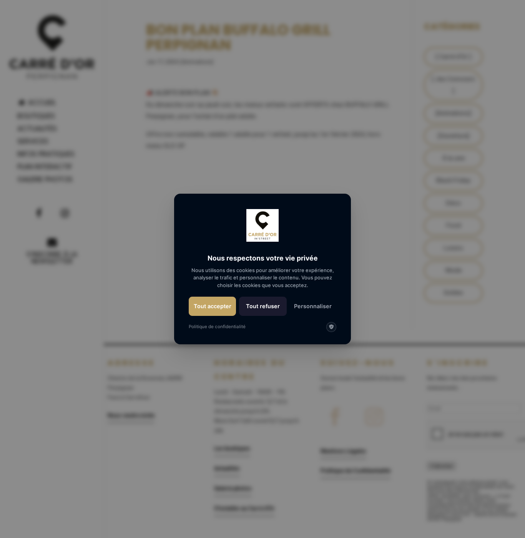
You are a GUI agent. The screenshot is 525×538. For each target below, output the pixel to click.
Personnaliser (313, 306)
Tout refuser (263, 306)
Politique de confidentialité (217, 326)
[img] (331, 327)
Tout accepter (212, 306)
